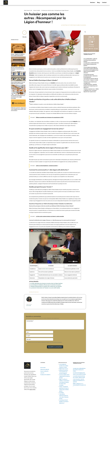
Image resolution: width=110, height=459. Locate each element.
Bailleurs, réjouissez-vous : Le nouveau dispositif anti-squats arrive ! (91, 90)
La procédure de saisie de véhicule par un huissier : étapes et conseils (91, 79)
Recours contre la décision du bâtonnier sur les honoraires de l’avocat (17, 69)
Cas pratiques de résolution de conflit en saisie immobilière (64, 384)
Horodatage (61, 392)
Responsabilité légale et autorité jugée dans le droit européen (18, 83)
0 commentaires (83, 25)
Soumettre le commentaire (55, 347)
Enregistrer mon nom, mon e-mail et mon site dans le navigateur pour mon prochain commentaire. (44, 342)
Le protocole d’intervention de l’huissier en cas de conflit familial (45, 287)
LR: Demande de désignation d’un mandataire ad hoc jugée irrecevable (18, 97)
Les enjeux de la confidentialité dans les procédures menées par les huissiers (91, 64)
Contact (104, 2)
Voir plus (24, 37)
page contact (32, 389)
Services (92, 2)
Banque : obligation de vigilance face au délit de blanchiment (18, 55)
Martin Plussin (65, 25)
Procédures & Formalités (44, 374)
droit (34, 292)
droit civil (45, 268)
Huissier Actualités (76, 25)
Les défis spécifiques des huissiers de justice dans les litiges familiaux (46, 283)
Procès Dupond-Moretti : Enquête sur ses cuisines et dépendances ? (63, 402)
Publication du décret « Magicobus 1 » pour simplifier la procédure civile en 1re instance (18, 109)
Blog (98, 2)
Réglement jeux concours (63, 368)
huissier (37, 292)
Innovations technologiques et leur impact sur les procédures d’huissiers (91, 71)
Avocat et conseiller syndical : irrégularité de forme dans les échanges (64, 376)
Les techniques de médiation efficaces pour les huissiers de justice (45, 284)
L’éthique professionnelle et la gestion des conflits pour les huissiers (46, 286)
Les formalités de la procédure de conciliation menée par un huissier (63, 366)
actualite (30, 292)
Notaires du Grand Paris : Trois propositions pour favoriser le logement (63, 372)
